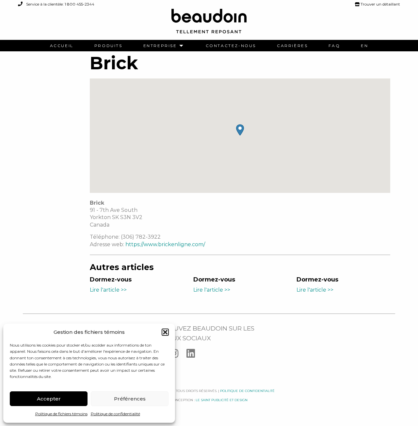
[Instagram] (178, 355)
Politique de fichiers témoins (61, 413)
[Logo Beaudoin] (209, 24)
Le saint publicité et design (222, 400)
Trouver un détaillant (380, 4)
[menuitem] (62, 46)
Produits (108, 46)
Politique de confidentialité (115, 413)
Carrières (292, 46)
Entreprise (160, 46)
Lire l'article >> (108, 290)
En (364, 46)
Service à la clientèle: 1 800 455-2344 (59, 4)
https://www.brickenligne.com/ (165, 244)
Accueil (61, 46)
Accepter (49, 399)
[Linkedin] (193, 355)
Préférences (130, 399)
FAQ (334, 46)
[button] (165, 332)
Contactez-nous (231, 46)
